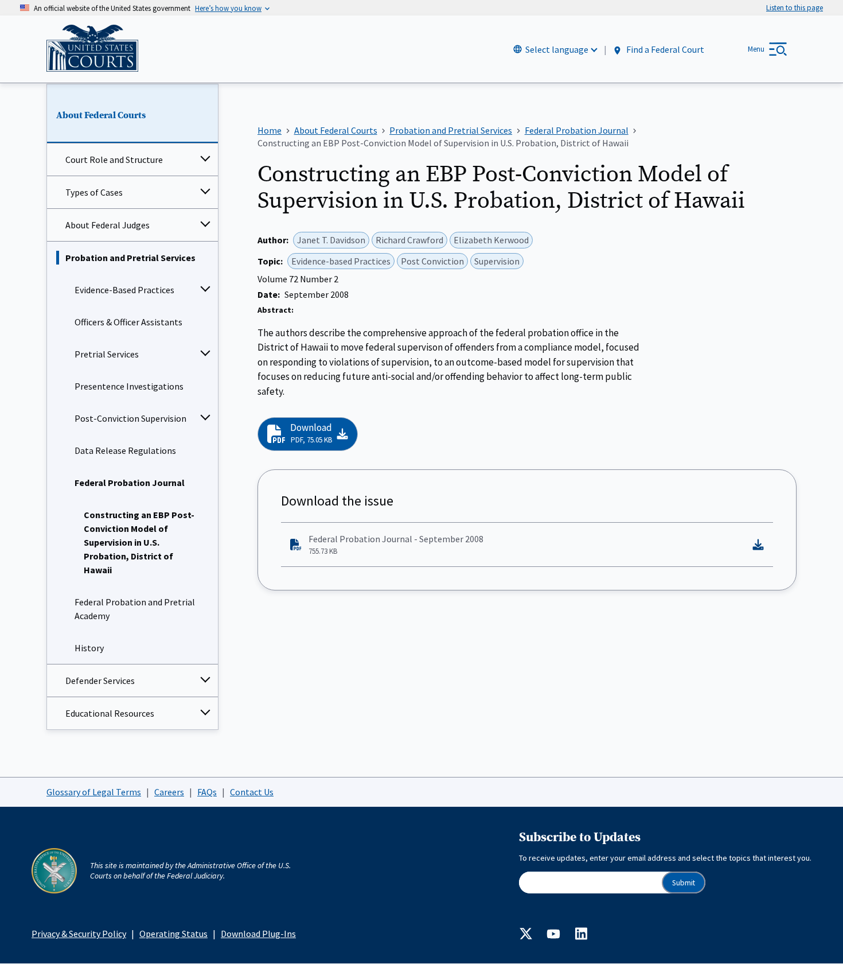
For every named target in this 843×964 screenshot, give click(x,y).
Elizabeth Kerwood (491, 240)
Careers (169, 792)
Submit (683, 883)
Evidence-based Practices (341, 261)
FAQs (207, 792)
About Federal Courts (101, 115)
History (89, 648)
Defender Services (100, 680)
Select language (556, 49)
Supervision (497, 261)
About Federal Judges (107, 225)
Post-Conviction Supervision (130, 418)
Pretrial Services (107, 354)
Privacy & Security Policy (79, 933)
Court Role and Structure (114, 159)
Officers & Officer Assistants (128, 322)
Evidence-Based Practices (124, 290)
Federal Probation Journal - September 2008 (396, 544)
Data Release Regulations (125, 450)
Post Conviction (432, 261)
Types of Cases (94, 192)
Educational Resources (109, 713)
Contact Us (252, 792)
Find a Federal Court (664, 50)
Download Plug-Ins (258, 933)
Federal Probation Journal (130, 482)
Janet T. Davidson (331, 240)
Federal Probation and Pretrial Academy (135, 608)
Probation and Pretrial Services (130, 257)
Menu (756, 49)
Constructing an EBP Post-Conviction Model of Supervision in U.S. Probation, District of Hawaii (139, 542)
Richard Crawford (409, 240)
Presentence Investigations (129, 386)
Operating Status (173, 933)
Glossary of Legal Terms (93, 792)
